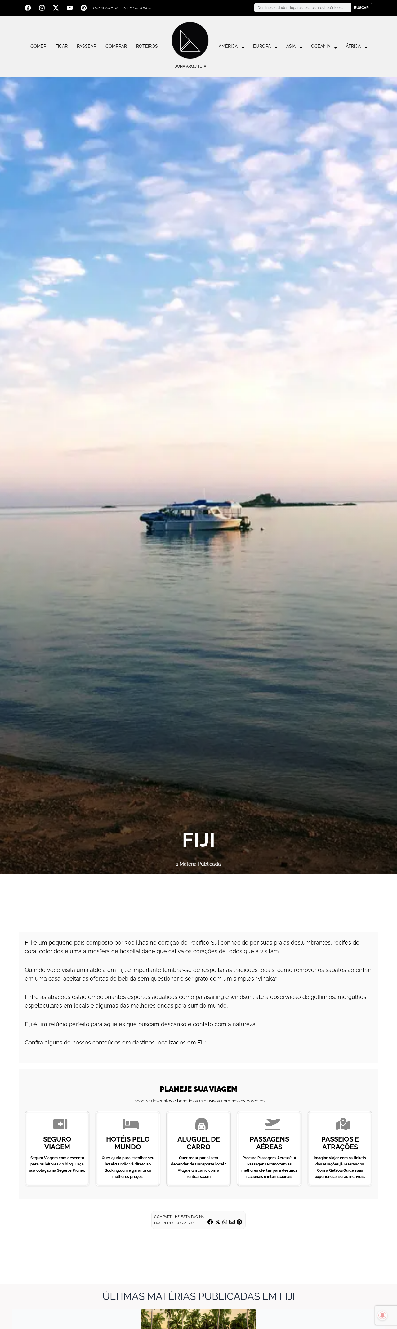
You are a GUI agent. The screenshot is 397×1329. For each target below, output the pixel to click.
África (353, 46)
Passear (86, 46)
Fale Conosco (137, 8)
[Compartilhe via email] (232, 1222)
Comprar (116, 46)
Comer (38, 46)
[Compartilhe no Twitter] (218, 1222)
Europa (262, 46)
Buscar (361, 8)
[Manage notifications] (382, 1315)
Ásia (291, 46)
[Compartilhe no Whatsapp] (224, 1222)
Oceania (320, 46)
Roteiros (147, 46)
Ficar (62, 46)
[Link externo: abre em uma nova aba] (198, 900)
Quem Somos (105, 8)
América (228, 46)
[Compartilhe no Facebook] (210, 1222)
